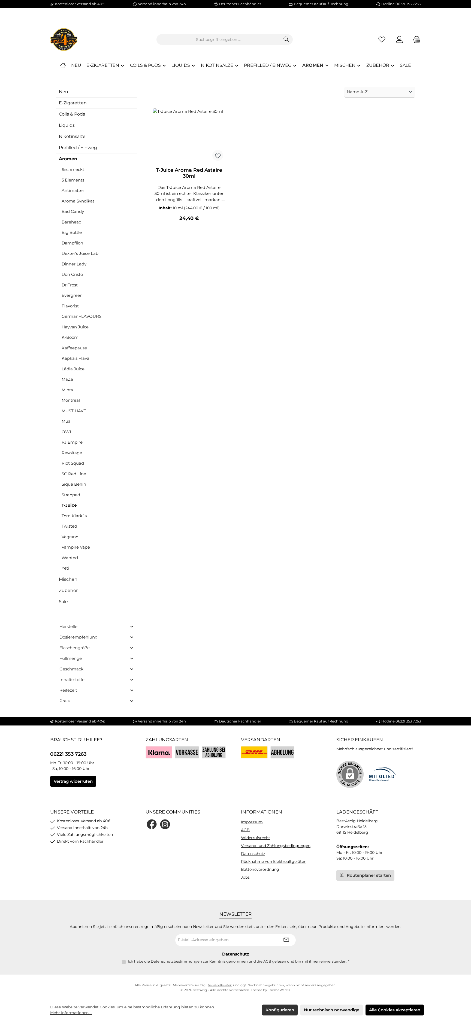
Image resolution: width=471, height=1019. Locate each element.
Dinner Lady (74, 264)
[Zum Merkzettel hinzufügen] (217, 155)
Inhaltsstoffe (71, 679)
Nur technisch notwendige (331, 1009)
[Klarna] (159, 752)
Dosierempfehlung (78, 637)
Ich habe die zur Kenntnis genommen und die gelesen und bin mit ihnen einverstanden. (238, 961)
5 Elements (73, 180)
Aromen (68, 158)
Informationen (261, 812)
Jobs (245, 877)
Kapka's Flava (75, 358)
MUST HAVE (74, 410)
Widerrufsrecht (255, 837)
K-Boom (70, 337)
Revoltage (72, 452)
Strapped (71, 494)
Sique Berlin (74, 484)
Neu (63, 91)
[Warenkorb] (415, 39)
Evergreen (72, 295)
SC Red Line (74, 473)
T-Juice (69, 505)
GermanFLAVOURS (81, 316)
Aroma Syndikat (78, 201)
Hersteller (69, 626)
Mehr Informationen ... (71, 1012)
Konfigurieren (279, 1009)
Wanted (70, 557)
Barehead (71, 222)
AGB (245, 829)
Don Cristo (72, 274)
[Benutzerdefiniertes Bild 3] (214, 752)
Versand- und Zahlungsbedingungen (275, 845)
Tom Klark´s (74, 515)
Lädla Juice (73, 368)
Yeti (65, 568)
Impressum (252, 822)
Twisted (69, 526)
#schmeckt (73, 169)
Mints (67, 389)
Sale (63, 601)
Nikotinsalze (72, 136)
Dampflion (72, 243)
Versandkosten (220, 985)
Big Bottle (72, 232)
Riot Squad (73, 463)
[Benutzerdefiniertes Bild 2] (282, 752)
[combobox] (218, 39)
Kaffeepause (74, 347)
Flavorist (70, 306)
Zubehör (68, 590)
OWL (67, 431)
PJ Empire (72, 442)
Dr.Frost (70, 285)
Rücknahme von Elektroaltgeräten (273, 861)
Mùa (66, 421)
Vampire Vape (76, 547)
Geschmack (71, 669)
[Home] (63, 65)
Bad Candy (73, 211)
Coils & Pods (72, 114)
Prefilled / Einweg (78, 147)
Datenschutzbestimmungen (176, 961)
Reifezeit (68, 690)
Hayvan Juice (75, 326)
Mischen (68, 579)
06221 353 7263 (68, 754)
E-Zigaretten (73, 102)
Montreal (71, 400)
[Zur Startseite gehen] (63, 39)
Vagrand (70, 536)
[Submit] (286, 940)
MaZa (67, 379)
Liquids (67, 125)
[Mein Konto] (399, 39)
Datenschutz (253, 853)
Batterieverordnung (260, 869)
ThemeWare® (279, 990)
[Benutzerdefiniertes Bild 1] (254, 752)
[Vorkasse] (187, 752)
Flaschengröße (74, 647)
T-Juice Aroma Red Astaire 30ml (189, 173)
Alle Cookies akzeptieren (394, 1009)
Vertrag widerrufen (73, 781)
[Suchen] (286, 39)
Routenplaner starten (368, 875)
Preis (64, 700)
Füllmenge (70, 658)
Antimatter (73, 190)
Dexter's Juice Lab (80, 253)
